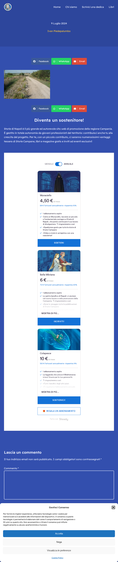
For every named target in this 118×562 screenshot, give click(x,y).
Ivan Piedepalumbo (59, 31)
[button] (113, 507)
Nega (59, 542)
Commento (11, 468)
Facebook (44, 61)
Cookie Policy (57, 558)
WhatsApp (64, 61)
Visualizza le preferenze (59, 550)
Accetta (59, 533)
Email (82, 61)
